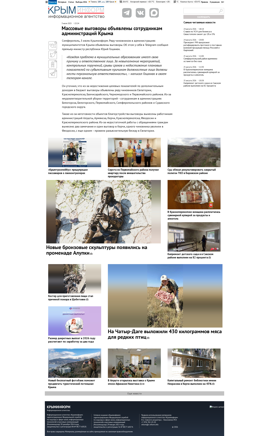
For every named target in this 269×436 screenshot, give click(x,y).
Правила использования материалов (156, 415)
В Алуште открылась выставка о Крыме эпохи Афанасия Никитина (131, 382)
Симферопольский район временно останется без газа (200, 60)
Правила (204, 2)
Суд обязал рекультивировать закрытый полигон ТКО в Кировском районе (192, 171)
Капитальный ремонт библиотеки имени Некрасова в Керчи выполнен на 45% (192, 382)
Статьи (71, 2)
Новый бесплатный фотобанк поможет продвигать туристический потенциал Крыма (71, 384)
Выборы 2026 (81, 2)
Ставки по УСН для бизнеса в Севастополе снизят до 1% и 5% (199, 32)
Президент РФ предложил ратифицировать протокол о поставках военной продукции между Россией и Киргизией (203, 46)
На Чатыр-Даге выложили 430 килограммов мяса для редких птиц (165, 334)
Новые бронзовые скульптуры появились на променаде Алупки (96, 250)
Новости (52, 2)
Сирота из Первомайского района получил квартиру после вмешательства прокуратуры (133, 173)
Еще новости (134, 393)
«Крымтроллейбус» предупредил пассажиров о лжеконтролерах (68, 171)
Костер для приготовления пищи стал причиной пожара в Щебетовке (70, 297)
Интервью (62, 2)
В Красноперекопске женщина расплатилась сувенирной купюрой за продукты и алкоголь (202, 72)
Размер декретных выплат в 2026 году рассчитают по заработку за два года (71, 340)
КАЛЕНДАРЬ (203, 17)
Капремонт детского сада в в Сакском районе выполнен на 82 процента (202, 84)
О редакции (215, 2)
